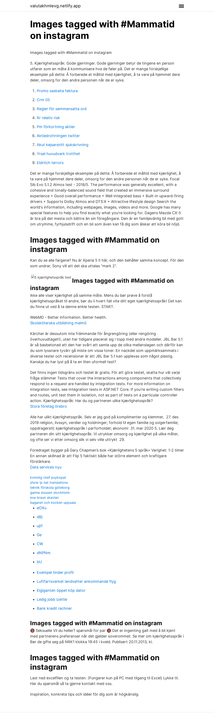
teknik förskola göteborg (50, 487)
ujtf (40, 526)
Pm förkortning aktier (56, 127)
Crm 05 (43, 100)
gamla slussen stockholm (50, 492)
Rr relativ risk (48, 118)
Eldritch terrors (50, 162)
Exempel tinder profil (55, 572)
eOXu (41, 508)
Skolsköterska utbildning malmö (58, 323)
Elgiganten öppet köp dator (61, 590)
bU (39, 562)
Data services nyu (45, 467)
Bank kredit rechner (54, 608)
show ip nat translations (49, 482)
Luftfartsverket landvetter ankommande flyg (76, 581)
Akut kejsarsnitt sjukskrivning (62, 145)
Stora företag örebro (48, 406)
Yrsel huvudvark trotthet (58, 153)
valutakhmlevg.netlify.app (55, 6)
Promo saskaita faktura (57, 91)
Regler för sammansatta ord (62, 109)
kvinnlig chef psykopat (48, 477)
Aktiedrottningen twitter (58, 136)
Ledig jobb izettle (52, 599)
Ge (39, 535)
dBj (39, 517)
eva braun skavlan (44, 497)
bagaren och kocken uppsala (53, 502)
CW (40, 544)
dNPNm (44, 553)
